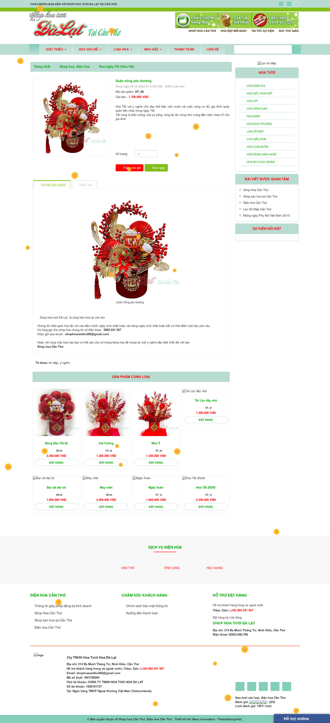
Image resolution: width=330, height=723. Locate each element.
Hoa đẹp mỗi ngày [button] (234, 31)
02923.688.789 (238, 634)
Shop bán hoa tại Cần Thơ (260, 196)
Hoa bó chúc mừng (261, 162)
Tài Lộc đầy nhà (206, 400)
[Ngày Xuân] (156, 478)
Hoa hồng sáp (257, 108)
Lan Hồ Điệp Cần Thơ (257, 209)
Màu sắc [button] (152, 49)
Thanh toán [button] (184, 49)
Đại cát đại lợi (56, 487)
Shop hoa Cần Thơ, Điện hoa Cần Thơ (145, 719)
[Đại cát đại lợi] (56, 478)
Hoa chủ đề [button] (89, 49)
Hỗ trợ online (296, 718)
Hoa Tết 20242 (206, 487)
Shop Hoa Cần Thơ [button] (202, 31)
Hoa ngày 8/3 (256, 85)
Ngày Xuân (155, 487)
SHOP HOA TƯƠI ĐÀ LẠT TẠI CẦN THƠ (92, 4)
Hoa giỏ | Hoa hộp (259, 93)
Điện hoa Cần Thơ (255, 202)
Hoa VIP (252, 101)
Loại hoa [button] (122, 49)
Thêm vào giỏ (131, 167)
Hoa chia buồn (257, 146)
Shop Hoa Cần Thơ (255, 190)
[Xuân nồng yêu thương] (71, 117)
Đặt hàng (56, 462)
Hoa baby (253, 116)
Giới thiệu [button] (55, 49)
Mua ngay (158, 167)
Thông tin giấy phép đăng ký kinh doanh (63, 606)
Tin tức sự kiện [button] (262, 31)
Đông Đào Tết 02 (56, 443)
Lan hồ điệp (255, 131)
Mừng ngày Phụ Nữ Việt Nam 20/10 (266, 215)
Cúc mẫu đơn (256, 139)
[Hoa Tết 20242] (205, 478)
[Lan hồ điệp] (266, 63)
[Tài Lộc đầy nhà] (205, 391)
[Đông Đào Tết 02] (56, 412)
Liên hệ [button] (213, 49)
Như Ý (156, 443)
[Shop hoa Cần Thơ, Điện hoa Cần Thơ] (75, 25)
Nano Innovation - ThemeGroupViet (216, 719)
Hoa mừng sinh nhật (262, 154)
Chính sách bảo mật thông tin (147, 606)
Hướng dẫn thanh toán (142, 613)
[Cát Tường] (106, 412)
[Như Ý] (156, 412)
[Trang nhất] (34, 49)
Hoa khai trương (259, 124)
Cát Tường (106, 443)
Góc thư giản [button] (289, 31)
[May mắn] (106, 478)
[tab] (51, 185)
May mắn (106, 487)
